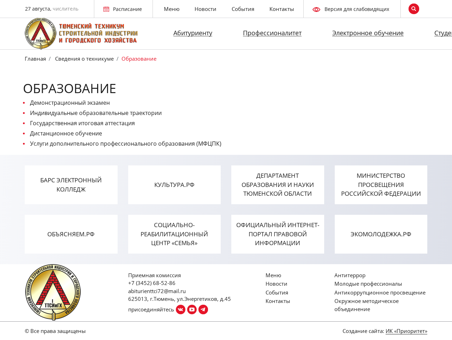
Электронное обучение (368, 33)
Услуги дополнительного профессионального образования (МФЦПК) (125, 143)
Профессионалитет (272, 33)
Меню (171, 8)
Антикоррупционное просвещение (380, 292)
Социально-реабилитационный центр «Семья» (174, 234)
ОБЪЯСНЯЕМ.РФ (71, 234)
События (243, 8)
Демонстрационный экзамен (70, 103)
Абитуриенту (192, 33)
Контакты (281, 8)
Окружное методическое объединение (366, 304)
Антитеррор (349, 275)
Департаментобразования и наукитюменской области (278, 184)
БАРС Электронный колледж (71, 184)
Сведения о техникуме (84, 58)
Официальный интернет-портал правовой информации (277, 234)
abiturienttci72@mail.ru (157, 291)
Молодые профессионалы (368, 283)
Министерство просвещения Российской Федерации (381, 184)
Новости (205, 8)
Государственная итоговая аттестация (82, 123)
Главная (35, 58)
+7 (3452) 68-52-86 (152, 282)
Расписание (127, 9)
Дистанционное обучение (66, 133)
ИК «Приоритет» (406, 330)
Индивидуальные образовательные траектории (96, 113)
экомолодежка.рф (381, 234)
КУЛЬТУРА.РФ (174, 185)
